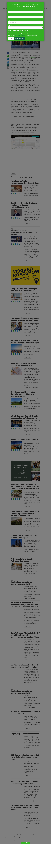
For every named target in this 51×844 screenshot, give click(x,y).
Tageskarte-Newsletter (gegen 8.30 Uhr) (18, 33)
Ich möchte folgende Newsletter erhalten (18, 30)
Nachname (10, 15)
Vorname (10, 9)
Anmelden (11, 38)
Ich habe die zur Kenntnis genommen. (23, 35)
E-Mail (10, 20)
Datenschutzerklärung (20, 35)
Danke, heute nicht (19, 38)
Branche (10, 25)
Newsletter (26, 843)
